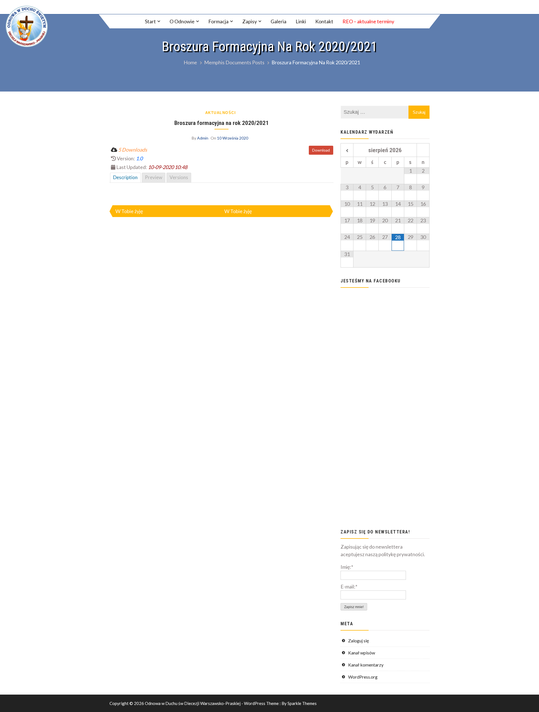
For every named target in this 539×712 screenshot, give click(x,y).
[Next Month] (423, 150)
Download (321, 150)
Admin (202, 138)
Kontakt (324, 21)
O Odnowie (182, 21)
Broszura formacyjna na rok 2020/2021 (221, 122)
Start (150, 21)
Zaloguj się (358, 640)
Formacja (218, 21)
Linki (301, 21)
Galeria (278, 21)
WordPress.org (363, 676)
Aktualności (220, 113)
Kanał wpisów (361, 652)
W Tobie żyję (129, 211)
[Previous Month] (347, 150)
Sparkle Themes (302, 703)
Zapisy (249, 21)
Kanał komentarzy (365, 664)
